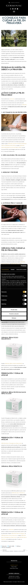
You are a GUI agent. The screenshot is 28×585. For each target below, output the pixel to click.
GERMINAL (24, 104)
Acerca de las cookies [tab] (21, 269)
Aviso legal (15, 581)
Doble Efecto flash (14, 568)
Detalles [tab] (13, 269)
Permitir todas (14, 309)
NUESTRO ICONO (14, 565)
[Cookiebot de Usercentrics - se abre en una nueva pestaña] (21, 266)
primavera (12, 98)
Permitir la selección (14, 313)
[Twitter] (15, 8)
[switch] (25, 296)
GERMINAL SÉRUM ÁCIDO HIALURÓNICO (13, 363)
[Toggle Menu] (14, 11)
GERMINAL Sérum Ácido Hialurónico (9, 535)
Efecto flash (14, 566)
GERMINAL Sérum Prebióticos (18, 492)
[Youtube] (17, 8)
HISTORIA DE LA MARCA (14, 576)
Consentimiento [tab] (5, 269)
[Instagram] (10, 8)
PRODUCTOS (14, 560)
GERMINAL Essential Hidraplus (17, 533)
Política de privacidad (7, 581)
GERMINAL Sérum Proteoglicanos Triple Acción (11, 443)
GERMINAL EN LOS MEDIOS (14, 578)
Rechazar (14, 318)
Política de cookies (21, 581)
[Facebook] (12, 8)
